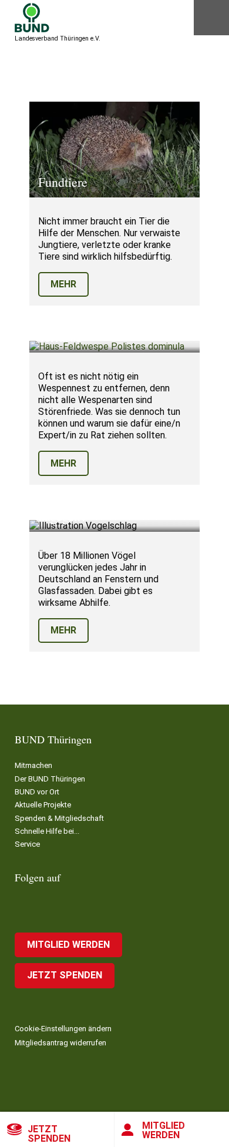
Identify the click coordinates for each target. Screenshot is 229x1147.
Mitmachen (33, 765)
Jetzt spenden (49, 1133)
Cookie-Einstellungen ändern (63, 1028)
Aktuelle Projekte (43, 804)
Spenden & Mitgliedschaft (59, 818)
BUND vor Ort (37, 791)
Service (27, 844)
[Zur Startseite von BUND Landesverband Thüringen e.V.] (32, 17)
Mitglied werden (163, 1130)
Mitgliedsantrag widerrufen (60, 1042)
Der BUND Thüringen (50, 778)
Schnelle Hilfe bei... (47, 831)
